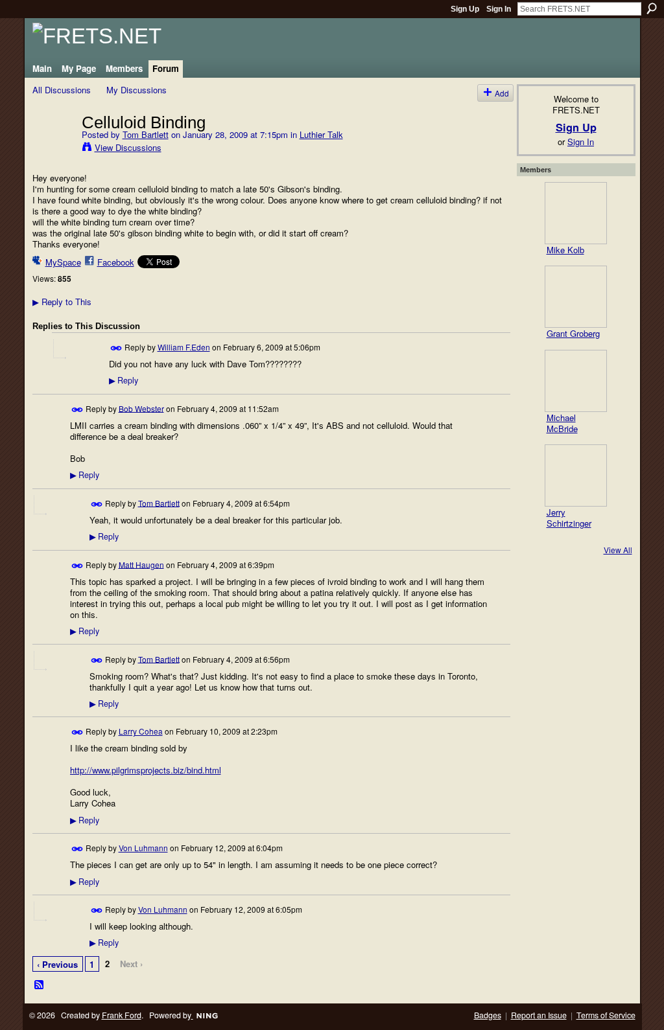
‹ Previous (57, 964)
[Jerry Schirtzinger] (576, 475)
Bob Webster (141, 407)
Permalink (116, 348)
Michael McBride (562, 423)
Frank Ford (121, 1015)
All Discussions (61, 90)
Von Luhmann (143, 847)
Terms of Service (605, 1015)
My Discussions (136, 90)
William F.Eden (184, 346)
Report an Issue (539, 1015)
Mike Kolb (565, 250)
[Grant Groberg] (576, 297)
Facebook (115, 262)
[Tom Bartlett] (53, 149)
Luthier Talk (321, 134)
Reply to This (61, 301)
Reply (123, 380)
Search (651, 8)
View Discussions (128, 147)
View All (618, 549)
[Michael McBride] (576, 381)
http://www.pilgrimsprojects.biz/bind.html (145, 770)
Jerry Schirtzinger (569, 517)
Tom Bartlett (146, 134)
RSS (39, 985)
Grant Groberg (573, 333)
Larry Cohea (141, 731)
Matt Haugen (141, 563)
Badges (487, 1015)
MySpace (63, 262)
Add (502, 92)
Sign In (498, 9)
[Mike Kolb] (576, 213)
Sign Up (465, 9)
